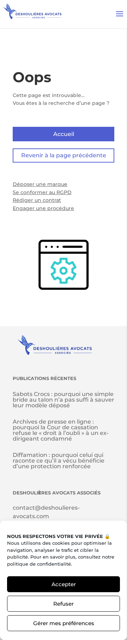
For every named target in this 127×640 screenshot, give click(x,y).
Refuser (63, 603)
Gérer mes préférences (63, 623)
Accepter (64, 584)
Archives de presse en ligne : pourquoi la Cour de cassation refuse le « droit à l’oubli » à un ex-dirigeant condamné (61, 430)
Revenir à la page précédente (63, 155)
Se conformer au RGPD (42, 192)
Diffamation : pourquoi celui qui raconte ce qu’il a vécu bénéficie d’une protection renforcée (58, 461)
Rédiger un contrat (37, 200)
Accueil (63, 134)
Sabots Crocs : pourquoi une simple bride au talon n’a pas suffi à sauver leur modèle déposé (63, 400)
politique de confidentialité (39, 564)
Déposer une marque (40, 184)
